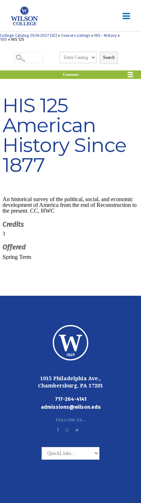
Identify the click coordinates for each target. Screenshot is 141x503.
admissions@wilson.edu (71, 407)
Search (109, 57)
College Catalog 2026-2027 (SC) (28, 35)
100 (3, 39)
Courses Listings (75, 35)
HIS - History (105, 35)
